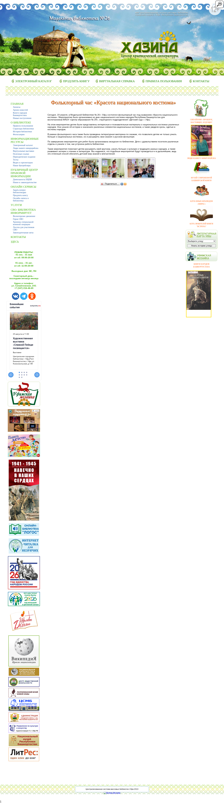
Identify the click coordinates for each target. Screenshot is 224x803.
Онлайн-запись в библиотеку (21, 199)
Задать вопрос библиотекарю (19, 191)
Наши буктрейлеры (21, 165)
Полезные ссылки (21, 154)
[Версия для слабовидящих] (219, 7)
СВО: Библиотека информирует (23, 211)
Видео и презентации (23, 162)
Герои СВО (18, 219)
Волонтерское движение (24, 216)
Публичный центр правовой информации (24, 173)
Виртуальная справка (117, 81)
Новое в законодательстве (25, 182)
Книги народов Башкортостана (20, 114)
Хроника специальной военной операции (23, 223)
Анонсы (16, 107)
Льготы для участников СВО (23, 228)
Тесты (15, 160)
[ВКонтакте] (122, 184)
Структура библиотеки (23, 129)
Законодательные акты (23, 232)
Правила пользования (164, 81)
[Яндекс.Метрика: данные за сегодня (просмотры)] (112, 793)
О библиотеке (21, 122)
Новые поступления (22, 118)
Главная (17, 103)
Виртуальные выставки (23, 151)
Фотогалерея (18, 134)
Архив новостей (20, 110)
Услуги (16, 205)
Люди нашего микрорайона (25, 148)
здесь (15, 241)
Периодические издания (24, 157)
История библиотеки (22, 131)
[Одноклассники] (125, 184)
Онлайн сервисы (23, 186)
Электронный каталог (33, 81)
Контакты (201, 81)
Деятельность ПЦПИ (22, 179)
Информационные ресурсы (25, 140)
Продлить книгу (76, 81)
